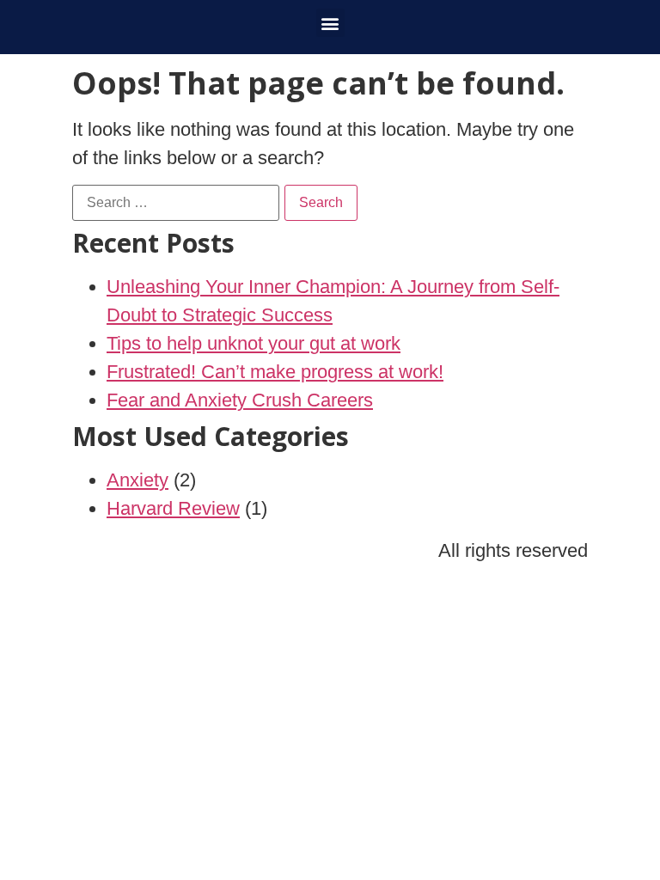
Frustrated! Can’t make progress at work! (275, 371)
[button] (330, 23)
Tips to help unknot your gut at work (253, 343)
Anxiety (137, 480)
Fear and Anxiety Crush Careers (240, 400)
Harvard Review (173, 508)
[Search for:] (175, 203)
